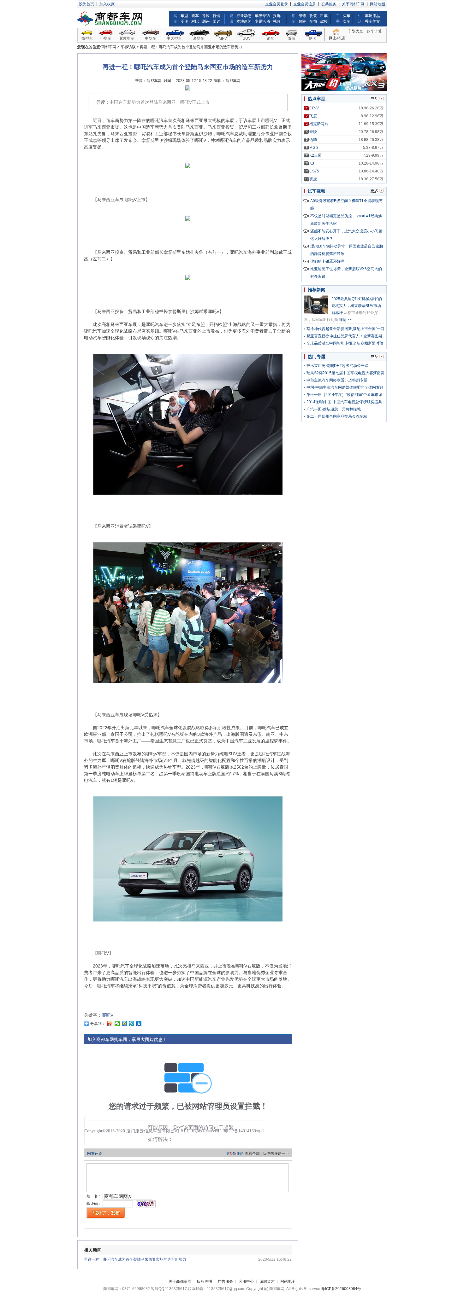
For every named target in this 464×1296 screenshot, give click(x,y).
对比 (195, 21)
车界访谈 (128, 47)
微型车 (87, 38)
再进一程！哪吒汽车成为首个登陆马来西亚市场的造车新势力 (135, 1259)
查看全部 (252, 1153)
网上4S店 (337, 38)
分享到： (97, 1023)
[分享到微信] (117, 1023)
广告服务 (225, 1281)
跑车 (270, 38)
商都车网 (108, 47)
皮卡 (312, 38)
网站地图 (377, 4)
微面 (291, 38)
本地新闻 (244, 21)
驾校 (324, 21)
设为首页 (86, 4)
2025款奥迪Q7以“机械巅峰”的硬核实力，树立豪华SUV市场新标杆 (356, 306)
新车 (195, 16)
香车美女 (372, 21)
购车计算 (374, 31)
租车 (324, 16)
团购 (216, 21)
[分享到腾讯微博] (131, 1023)
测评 (206, 21)
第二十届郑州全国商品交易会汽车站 (336, 416)
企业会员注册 (304, 4)
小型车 (105, 38)
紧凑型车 (126, 38)
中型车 (150, 38)
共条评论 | (257, 1153)
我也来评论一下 (276, 1153)
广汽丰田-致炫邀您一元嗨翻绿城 (333, 409)
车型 (184, 16)
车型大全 (355, 31)
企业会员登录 (276, 4)
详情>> (345, 319)
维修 (302, 16)
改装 (313, 16)
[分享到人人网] (139, 1023)
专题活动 (262, 21)
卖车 (346, 21)
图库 (184, 21)
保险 (302, 21)
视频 (277, 21)
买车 (346, 16)
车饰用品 (372, 16)
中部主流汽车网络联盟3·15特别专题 (336, 380)
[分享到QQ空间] (124, 1023)
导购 (206, 16)
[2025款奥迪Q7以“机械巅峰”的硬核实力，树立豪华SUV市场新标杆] (316, 312)
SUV (247, 38)
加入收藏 (107, 4)
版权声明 (204, 1281)
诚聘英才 (267, 1281)
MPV (223, 38)
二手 (338, 19)
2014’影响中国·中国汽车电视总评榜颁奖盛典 (344, 402)
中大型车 (174, 38)
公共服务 (328, 4)
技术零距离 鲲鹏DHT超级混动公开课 (337, 365)
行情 (216, 16)
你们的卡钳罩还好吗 (327, 261)
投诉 (277, 16)
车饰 (313, 21)
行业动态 (244, 16)
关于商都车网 (353, 4)
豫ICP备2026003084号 (341, 1289)
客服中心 (246, 1281)
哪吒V (107, 1015)
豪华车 (198, 38)
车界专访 (262, 16)
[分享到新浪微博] (110, 1023)
